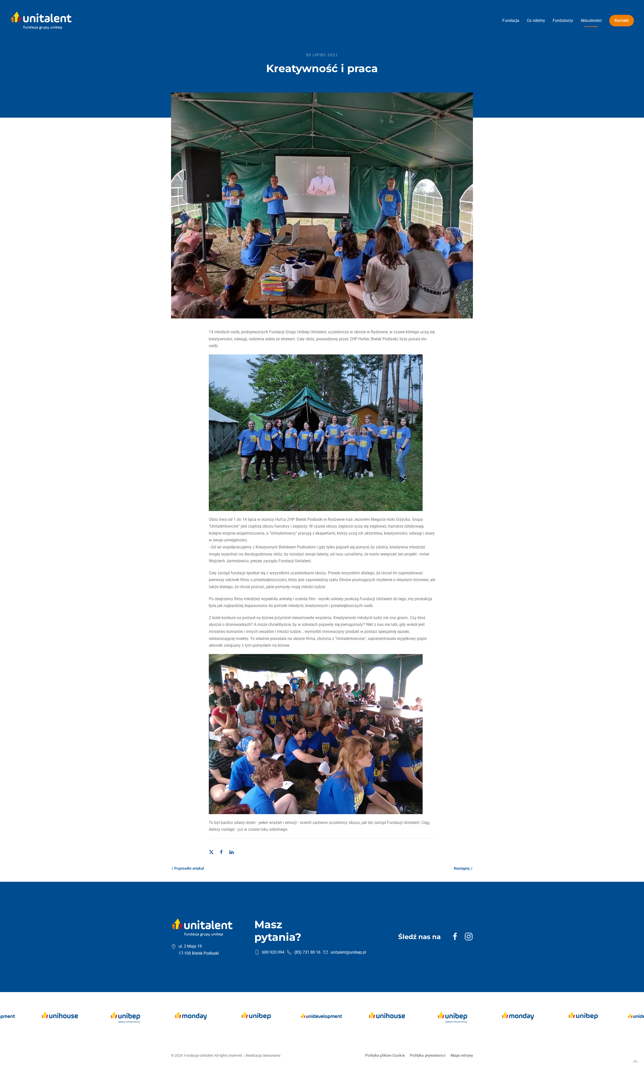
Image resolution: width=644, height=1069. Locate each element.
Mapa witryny (462, 1055)
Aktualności (591, 20)
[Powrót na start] (41, 20)
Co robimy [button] (536, 20)
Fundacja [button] (510, 20)
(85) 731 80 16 (307, 952)
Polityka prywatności (428, 1055)
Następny (462, 868)
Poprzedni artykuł (189, 868)
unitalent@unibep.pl (348, 952)
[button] (635, 1061)
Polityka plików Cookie (385, 1055)
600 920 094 (273, 952)
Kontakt (622, 20)
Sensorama (271, 1055)
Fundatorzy (563, 20)
